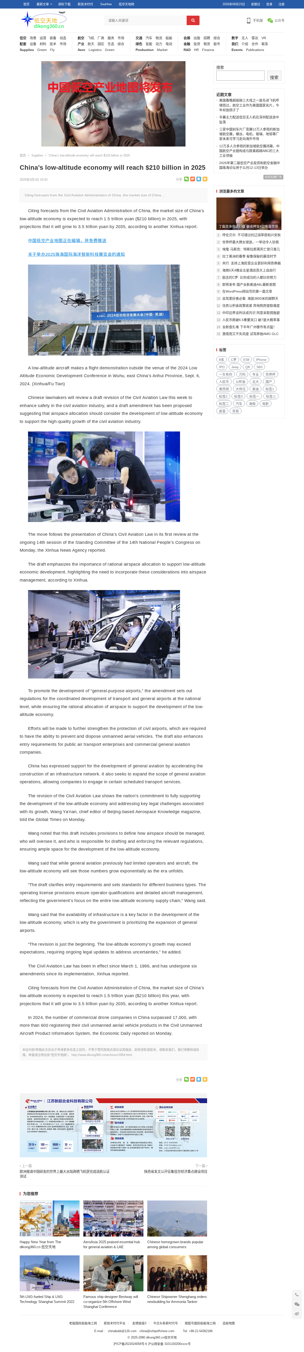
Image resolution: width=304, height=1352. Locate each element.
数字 (235, 38)
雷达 (255, 38)
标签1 (270, 389)
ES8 (246, 360)
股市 (217, 44)
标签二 (224, 404)
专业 (255, 374)
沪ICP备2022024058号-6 (130, 1344)
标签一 (254, 396)
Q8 (247, 367)
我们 (235, 44)
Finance (208, 50)
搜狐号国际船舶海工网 (200, 1323)
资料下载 (64, 4)
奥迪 (255, 389)
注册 (281, 4)
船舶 (169, 38)
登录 (269, 4)
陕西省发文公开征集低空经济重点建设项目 (175, 1171)
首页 (26, 4)
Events (237, 50)
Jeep (235, 367)
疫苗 (222, 411)
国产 (269, 382)
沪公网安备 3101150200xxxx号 (169, 1344)
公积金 (241, 382)
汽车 (149, 38)
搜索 (220, 67)
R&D (187, 50)
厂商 (101, 38)
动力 (159, 44)
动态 (63, 38)
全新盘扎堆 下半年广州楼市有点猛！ (249, 327)
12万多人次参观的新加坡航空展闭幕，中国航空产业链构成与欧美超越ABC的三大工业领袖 (249, 151)
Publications (255, 50)
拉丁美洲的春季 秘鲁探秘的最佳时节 (249, 256)
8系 (221, 360)
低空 (23, 38)
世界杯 (271, 374)
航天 (91, 44)
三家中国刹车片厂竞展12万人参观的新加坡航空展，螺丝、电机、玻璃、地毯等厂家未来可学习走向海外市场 (249, 134)
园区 (101, 44)
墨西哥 (224, 389)
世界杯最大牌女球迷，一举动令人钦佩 (250, 242)
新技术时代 (85, 4)
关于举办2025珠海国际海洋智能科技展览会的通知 (76, 254)
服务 (111, 38)
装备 (53, 38)
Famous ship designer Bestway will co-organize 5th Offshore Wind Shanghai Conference (110, 1302)
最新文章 (43, 4)
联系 (264, 44)
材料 (43, 44)
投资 (197, 44)
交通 (139, 38)
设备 (33, 44)
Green (42, 50)
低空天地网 (126, 4)
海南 (252, 404)
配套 (23, 44)
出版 (197, 38)
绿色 (139, 44)
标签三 (271, 396)
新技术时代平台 (114, 1323)
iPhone (261, 360)
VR (263, 38)
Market (162, 50)
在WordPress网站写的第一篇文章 (247, 291)
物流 (159, 38)
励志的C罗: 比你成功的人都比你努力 (249, 277)
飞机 (91, 38)
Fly (52, 50)
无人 (245, 38)
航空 (81, 38)
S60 (259, 367)
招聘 (207, 38)
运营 (43, 38)
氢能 (149, 44)
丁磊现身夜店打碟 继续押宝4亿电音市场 (248, 226)
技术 (53, 44)
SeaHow (106, 4)
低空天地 (170, 1337)
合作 (255, 44)
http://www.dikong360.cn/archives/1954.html (101, 1055)
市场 (63, 44)
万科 (242, 374)
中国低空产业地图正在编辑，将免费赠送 (67, 240)
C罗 (234, 360)
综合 (121, 44)
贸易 (235, 411)
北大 (255, 382)
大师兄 (241, 389)
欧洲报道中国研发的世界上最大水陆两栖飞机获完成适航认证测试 (64, 1174)
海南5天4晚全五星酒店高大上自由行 (249, 270)
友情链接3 (139, 1323)
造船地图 (229, 1323)
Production (145, 50)
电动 (169, 44)
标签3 (238, 396)
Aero (81, 50)
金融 (187, 44)
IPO (222, 367)
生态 (111, 44)
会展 (187, 38)
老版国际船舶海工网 (83, 1323)
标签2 (223, 396)
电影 (265, 404)
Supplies (27, 50)
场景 (33, 38)
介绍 (245, 44)
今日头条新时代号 (165, 1323)
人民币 (224, 382)
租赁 (207, 44)
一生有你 (225, 374)
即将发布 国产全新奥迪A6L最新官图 (249, 284)
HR (196, 50)
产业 (81, 44)
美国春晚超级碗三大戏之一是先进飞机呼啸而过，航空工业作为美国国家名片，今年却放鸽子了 (249, 105)
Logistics (95, 50)
